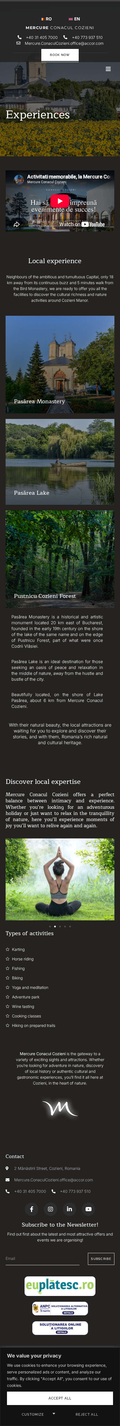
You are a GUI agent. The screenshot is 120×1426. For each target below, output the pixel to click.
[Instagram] (50, 1209)
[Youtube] (88, 1209)
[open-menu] (108, 69)
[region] (60, 1386)
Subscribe (101, 1259)
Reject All (87, 1414)
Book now (60, 55)
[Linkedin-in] (69, 1209)
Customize (33, 1414)
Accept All (60, 1398)
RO (49, 19)
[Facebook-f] (31, 1209)
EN (77, 19)
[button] (11, 880)
